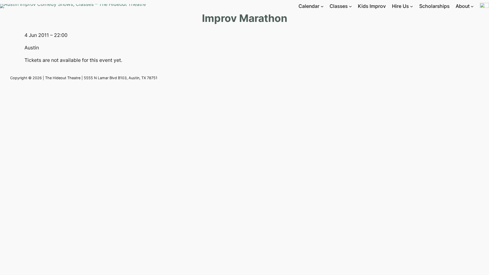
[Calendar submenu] (322, 6)
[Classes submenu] (350, 6)
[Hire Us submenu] (411, 6)
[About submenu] (472, 6)
